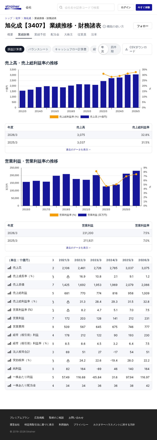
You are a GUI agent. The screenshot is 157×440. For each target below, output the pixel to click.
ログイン (126, 7)
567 (82, 327)
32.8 (146, 301)
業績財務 (23, 34)
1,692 (81, 285)
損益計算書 (15, 49)
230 (146, 335)
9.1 (131, 276)
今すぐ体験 (144, 7)
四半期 (114, 49)
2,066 (145, 285)
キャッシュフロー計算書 (70, 49)
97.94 (129, 377)
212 (131, 318)
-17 (115, 352)
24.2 (82, 360)
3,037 (129, 268)
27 (99, 352)
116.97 (144, 377)
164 (82, 369)
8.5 (67, 343)
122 (99, 335)
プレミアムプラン (19, 417)
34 (68, 385)
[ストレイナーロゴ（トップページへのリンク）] (15, 7)
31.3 (82, 301)
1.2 (147, 276)
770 (82, 293)
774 (98, 293)
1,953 (97, 285)
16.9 (82, 276)
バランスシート (38, 49)
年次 (102, 49)
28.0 (130, 360)
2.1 (116, 276)
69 (68, 352)
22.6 (98, 360)
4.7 (99, 310)
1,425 (66, 285)
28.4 (98, 301)
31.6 (115, 377)
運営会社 (15, 424)
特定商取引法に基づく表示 (39, 424)
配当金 (55, 34)
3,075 (145, 268)
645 (98, 327)
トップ (8, 18)
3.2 (115, 343)
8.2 (83, 310)
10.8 (98, 276)
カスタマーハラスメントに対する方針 (114, 424)
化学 (18, 18)
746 (130, 327)
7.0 (131, 310)
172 (67, 318)
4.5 (99, 343)
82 (68, 369)
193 (130, 335)
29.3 (114, 301)
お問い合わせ (76, 417)
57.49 (66, 377)
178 (67, 335)
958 (130, 293)
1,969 (114, 285)
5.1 (116, 310)
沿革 (94, 34)
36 (99, 385)
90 (116, 335)
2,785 (114, 268)
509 (67, 327)
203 (82, 318)
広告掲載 (39, 417)
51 (83, 352)
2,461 (81, 268)
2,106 (66, 268)
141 (115, 318)
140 (130, 369)
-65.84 (96, 377)
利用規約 (64, 424)
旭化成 (27, 18)
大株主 (68, 34)
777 (147, 327)
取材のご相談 (56, 417)
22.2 (146, 360)
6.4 (131, 343)
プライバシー (81, 424)
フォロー (142, 26)
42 (147, 385)
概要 (10, 34)
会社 (28, 7)
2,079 (129, 285)
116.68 (80, 377)
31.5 (130, 301)
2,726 (97, 268)
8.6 (83, 343)
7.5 (147, 310)
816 (115, 293)
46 (116, 369)
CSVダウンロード (138, 49)
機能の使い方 (115, 26)
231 (147, 318)
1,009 (145, 293)
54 (131, 352)
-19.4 (114, 360)
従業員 (82, 34)
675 (115, 327)
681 (67, 293)
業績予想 (40, 34)
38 (131, 385)
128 (98, 318)
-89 (98, 369)
